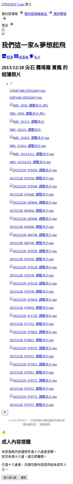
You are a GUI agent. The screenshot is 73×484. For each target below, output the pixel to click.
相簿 (10, 57)
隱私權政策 (29, 424)
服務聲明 (45, 424)
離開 (23, 477)
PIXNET (22, 420)
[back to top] (5, 412)
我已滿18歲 (10, 477)
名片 (37, 57)
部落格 (24, 57)
